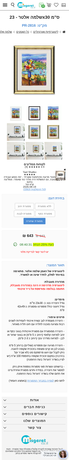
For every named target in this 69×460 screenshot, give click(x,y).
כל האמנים (22, 32)
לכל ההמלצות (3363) (34, 189)
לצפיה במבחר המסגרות (40, 380)
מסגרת (63, 32)
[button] (6, 5)
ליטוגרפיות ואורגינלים (45, 32)
